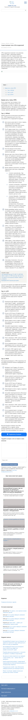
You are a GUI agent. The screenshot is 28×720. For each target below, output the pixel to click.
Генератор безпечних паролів (8, 602)
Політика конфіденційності (8, 688)
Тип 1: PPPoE (10, 90)
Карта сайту (4, 685)
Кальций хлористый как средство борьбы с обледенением (13, 510)
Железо (7, 43)
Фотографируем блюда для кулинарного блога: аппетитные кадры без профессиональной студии (13, 648)
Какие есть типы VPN (10, 88)
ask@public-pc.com (13, 711)
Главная (3, 43)
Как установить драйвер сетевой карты (13, 529)
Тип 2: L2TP (10, 92)
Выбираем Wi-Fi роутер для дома (10, 280)
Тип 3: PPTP (10, 94)
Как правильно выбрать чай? (12, 567)
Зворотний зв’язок (6, 692)
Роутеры (12, 43)
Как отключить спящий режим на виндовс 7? (13, 549)
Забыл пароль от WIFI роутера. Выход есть (12, 275)
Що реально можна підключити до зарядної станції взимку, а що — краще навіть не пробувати (14, 657)
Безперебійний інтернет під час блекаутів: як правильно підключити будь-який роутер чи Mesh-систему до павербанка (13, 490)
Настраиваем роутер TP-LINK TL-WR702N (12, 274)
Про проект (4, 695)
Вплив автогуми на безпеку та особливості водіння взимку (12, 584)
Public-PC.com (12, 5)
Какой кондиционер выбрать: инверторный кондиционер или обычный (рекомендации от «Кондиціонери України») (14, 663)
